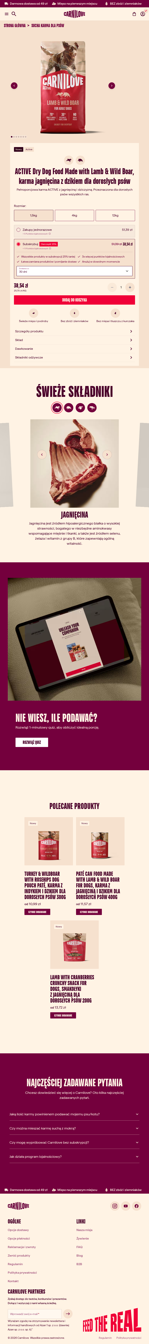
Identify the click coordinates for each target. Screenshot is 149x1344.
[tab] (57, 407)
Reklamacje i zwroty (22, 1247)
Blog (79, 1255)
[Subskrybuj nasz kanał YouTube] (125, 1206)
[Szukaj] (14, 14)
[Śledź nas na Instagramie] (115, 1206)
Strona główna (15, 25)
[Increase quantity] (130, 287)
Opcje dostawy (18, 1230)
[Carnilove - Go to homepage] (74, 14)
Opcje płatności (19, 1238)
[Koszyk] (134, 14)
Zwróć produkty (19, 1255)
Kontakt (13, 1281)
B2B (79, 1264)
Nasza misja (84, 1230)
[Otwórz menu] (6, 14)
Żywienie (82, 1238)
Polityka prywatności (22, 1272)
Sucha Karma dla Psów (47, 25)
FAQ (79, 1247)
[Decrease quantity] (112, 287)
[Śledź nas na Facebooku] (136, 1206)
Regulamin (15, 1264)
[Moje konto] (143, 14)
